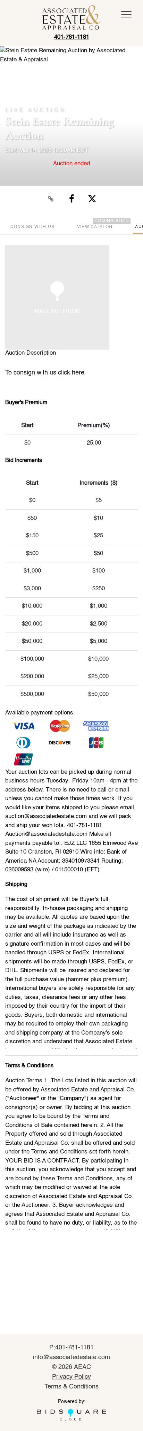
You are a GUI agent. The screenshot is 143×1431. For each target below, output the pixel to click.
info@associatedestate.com (71, 1357)
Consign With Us (32, 227)
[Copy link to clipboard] (51, 199)
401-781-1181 (71, 37)
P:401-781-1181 (71, 1348)
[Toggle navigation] (126, 14)
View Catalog (94, 227)
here (78, 373)
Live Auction (35, 110)
